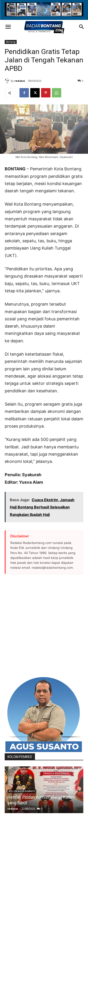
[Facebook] (24, 92)
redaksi (20, 80)
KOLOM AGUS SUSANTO (22, 791)
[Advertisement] (44, 625)
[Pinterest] (45, 92)
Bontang (10, 41)
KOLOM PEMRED (20, 757)
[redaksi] (8, 81)
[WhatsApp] (56, 92)
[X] (35, 92)
